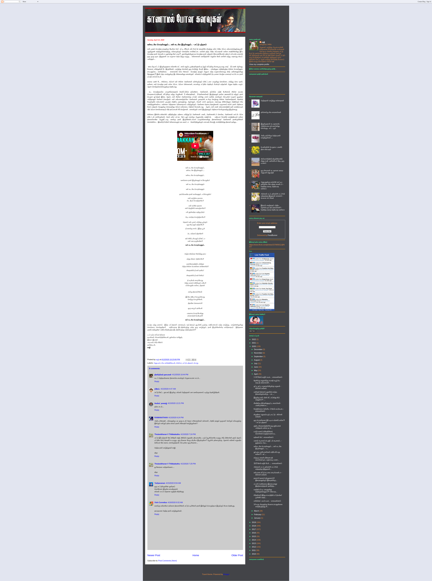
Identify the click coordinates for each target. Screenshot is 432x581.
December (258, 349)
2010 (254, 554)
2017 (254, 529)
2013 (254, 543)
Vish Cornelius (160, 502)
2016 (254, 533)
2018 (254, 526)
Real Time (261, 310)
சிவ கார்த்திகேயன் (168, 363)
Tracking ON (268, 310)
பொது (196, 363)
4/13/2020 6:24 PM (175, 418)
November (258, 353)
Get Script (255, 310)
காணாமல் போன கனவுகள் (257, 260)
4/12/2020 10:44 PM (180, 375)
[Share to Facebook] (193, 360)
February (258, 514)
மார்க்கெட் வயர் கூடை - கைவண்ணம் (267, 501)
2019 (254, 522)
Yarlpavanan (159, 483)
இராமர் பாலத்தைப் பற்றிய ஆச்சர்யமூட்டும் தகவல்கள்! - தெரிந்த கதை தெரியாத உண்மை (273, 207)
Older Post (237, 555)
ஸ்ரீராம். (157, 389)
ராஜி (263, 42)
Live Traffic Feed (262, 255)
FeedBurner (272, 235)
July (256, 363)
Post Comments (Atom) (167, 561)
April (256, 374)
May (256, 370)
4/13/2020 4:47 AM (168, 389)
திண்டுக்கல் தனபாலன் (162, 375)
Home (195, 555)
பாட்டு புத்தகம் (188, 363)
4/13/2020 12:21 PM (176, 403)
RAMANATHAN (161, 418)
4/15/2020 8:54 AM (173, 483)
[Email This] (187, 360)
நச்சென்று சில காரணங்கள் (271, 112)
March (256, 511)
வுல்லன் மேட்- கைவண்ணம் (263, 437)
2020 (254, 346)
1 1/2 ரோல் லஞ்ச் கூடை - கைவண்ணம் (268, 377)
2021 (254, 343)
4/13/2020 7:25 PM (188, 464)
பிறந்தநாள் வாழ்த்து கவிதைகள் (272, 101)
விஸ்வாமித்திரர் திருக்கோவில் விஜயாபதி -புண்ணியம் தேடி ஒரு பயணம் (272, 161)
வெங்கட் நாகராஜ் (160, 403)
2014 (254, 540)
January (257, 518)
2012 (254, 547)
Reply (156, 381)
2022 (254, 339)
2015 (254, 536)
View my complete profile (259, 64)
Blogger (226, 574)
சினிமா (179, 363)
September (258, 356)
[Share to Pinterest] (195, 360)
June (256, 367)
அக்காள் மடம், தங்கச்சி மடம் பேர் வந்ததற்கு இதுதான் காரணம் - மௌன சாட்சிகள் (273, 196)
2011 (254, 550)
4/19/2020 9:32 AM (175, 502)
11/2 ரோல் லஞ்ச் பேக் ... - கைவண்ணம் (268, 463)
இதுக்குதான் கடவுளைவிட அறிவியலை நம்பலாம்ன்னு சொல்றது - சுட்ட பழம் (270, 126)
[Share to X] (191, 360)
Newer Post (153, 555)
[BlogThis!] (189, 360)
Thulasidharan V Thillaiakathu (167, 434)
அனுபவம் (157, 363)
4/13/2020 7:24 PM (188, 434)
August (257, 360)
